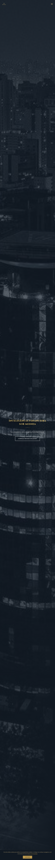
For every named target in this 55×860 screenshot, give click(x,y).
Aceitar (27, 857)
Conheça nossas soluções (27, 438)
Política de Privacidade (32, 853)
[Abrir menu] (51, 4)
